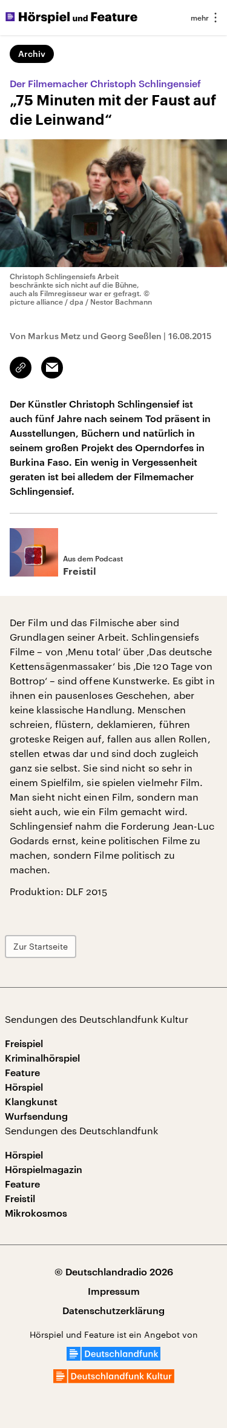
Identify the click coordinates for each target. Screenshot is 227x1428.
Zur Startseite (40, 946)
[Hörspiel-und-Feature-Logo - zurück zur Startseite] (71, 18)
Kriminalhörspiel (42, 1057)
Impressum (114, 1291)
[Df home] (113, 1357)
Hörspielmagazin (43, 1169)
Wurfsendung (36, 1116)
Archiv (31, 53)
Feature (22, 1072)
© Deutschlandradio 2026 (113, 1271)
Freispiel (24, 1043)
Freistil (20, 1198)
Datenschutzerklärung (113, 1310)
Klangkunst (31, 1101)
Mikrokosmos (36, 1212)
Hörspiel (24, 1086)
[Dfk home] (113, 1379)
